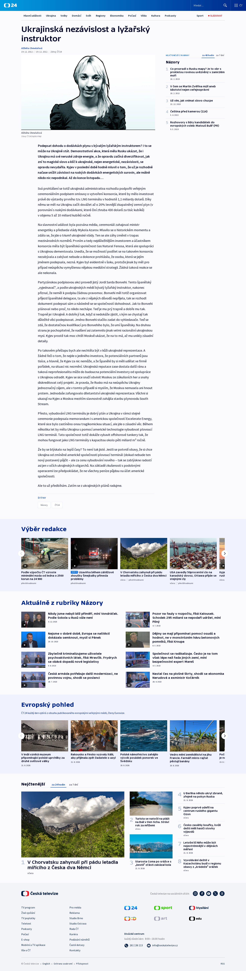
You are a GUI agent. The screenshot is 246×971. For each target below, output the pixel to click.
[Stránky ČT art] (160, 918)
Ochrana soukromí (63, 963)
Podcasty (170, 15)
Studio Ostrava (77, 923)
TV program (28, 907)
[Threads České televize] (222, 893)
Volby (64, 15)
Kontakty (74, 950)
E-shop (25, 939)
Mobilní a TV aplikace (33, 945)
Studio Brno (76, 918)
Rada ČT (74, 929)
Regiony (100, 15)
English (46, 963)
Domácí (76, 15)
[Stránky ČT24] (130, 907)
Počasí (132, 15)
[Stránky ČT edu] (195, 918)
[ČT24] (10, 5)
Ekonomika (117, 15)
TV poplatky (28, 918)
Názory (44, 504)
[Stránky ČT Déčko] (130, 918)
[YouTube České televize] (208, 893)
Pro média (75, 907)
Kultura (155, 15)
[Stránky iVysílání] (199, 907)
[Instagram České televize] (195, 893)
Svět (88, 15)
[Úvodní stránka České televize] (40, 893)
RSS (223, 963)
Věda (144, 15)
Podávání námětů (79, 939)
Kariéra (73, 934)
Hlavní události (32, 15)
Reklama (74, 912)
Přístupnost (82, 963)
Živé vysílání (28, 912)
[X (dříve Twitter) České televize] (215, 893)
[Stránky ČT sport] (163, 907)
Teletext (26, 923)
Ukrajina (51, 15)
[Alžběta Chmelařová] (88, 92)
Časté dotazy (76, 945)
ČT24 (57, 504)
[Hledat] (225, 5)
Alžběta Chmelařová (31, 48)
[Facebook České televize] (202, 893)
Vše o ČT (26, 950)
